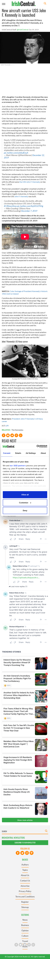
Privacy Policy (25, 891)
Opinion (25, 930)
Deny (25, 510)
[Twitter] (22, 853)
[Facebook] (18, 853)
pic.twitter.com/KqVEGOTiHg (30, 206)
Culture (25, 936)
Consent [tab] (6, 453)
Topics (25, 870)
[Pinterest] (31, 853)
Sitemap (25, 907)
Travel (25, 941)
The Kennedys (17, 430)
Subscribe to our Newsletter (25, 842)
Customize (23, 502)
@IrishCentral (22, 29)
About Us (25, 875)
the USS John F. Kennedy (29, 182)
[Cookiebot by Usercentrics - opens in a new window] (36, 446)
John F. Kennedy (21, 196)
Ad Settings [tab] (31, 453)
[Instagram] (27, 853)
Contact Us (25, 880)
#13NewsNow (10, 206)
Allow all (25, 495)
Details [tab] (18, 453)
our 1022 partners (18, 465)
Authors (25, 864)
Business (25, 925)
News (25, 920)
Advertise (25, 886)
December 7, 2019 (29, 211)
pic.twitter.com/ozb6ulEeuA (16, 152)
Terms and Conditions (25, 896)
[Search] (45, 3)
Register (25, 902)
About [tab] (43, 453)
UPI (7, 425)
